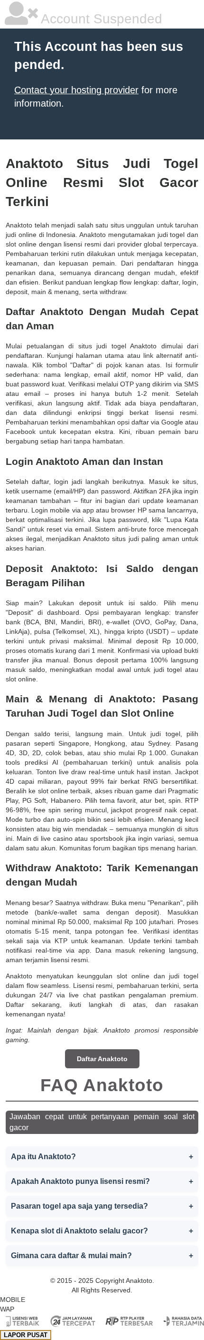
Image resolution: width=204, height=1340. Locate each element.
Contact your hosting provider (76, 90)
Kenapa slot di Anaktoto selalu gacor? (102, 1231)
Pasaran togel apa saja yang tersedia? (102, 1206)
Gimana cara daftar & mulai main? (102, 1255)
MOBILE (12, 1299)
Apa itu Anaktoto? (102, 1157)
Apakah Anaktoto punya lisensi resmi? (102, 1181)
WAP (7, 1309)
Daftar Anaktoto (102, 1059)
